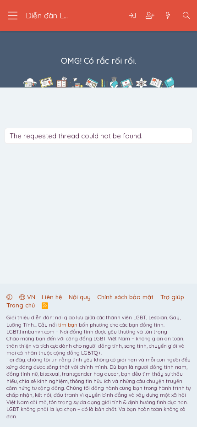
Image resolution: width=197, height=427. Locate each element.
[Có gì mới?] (168, 16)
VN (30, 297)
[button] (9, 296)
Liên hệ (52, 297)
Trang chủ (20, 305)
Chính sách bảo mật (125, 297)
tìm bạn (67, 325)
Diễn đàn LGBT (53, 15)
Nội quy (80, 297)
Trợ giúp (172, 297)
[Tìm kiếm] (186, 16)
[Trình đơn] (12, 15)
